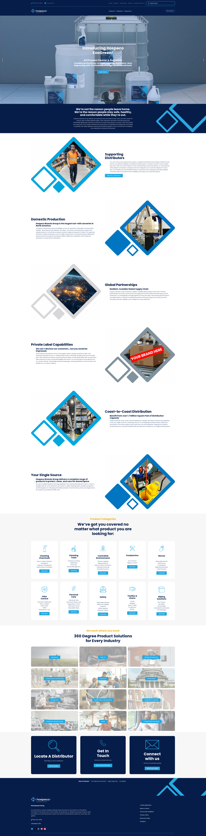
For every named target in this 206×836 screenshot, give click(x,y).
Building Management (151, 657)
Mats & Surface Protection (103, 565)
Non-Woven (161, 602)
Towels (132, 601)
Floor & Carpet (44, 604)
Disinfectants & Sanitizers (44, 567)
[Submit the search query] (149, 3)
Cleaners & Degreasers (44, 565)
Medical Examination (161, 567)
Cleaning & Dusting (74, 561)
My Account (170, 11)
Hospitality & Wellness (151, 700)
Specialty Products (103, 569)
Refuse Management (73, 567)
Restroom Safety (103, 610)
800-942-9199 (37, 3)
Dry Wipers (122, 781)
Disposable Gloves (161, 561)
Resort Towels (132, 605)
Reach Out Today (152, 768)
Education (103, 679)
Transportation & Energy (151, 721)
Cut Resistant (161, 565)
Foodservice (132, 607)
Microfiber (162, 604)
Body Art (103, 657)
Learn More (103, 72)
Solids (44, 608)
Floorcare (74, 565)
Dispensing (73, 563)
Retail (103, 721)
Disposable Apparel (103, 602)
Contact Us (50, 3)
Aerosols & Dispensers (44, 602)
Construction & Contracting (54, 679)
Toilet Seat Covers (73, 606)
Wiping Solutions (103, 563)
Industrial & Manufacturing (54, 721)
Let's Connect (53, 766)
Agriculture (54, 657)
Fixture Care (44, 606)
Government (151, 679)
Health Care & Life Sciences (103, 700)
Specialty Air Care (44, 610)
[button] (116, 3)
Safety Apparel (103, 608)
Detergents (44, 563)
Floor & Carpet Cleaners (44, 561)
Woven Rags (162, 606)
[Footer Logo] (41, 799)
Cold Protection (161, 569)
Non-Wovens (132, 561)
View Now (44, 571)
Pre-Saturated (161, 610)
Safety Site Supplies (103, 604)
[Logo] (39, 11)
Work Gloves (161, 563)
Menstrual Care (73, 600)
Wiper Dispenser (113, 781)
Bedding (132, 603)
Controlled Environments (161, 608)
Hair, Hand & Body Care (73, 602)
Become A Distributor (114, 175)
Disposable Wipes (73, 608)
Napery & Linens (132, 563)
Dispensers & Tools (74, 604)
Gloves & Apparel (103, 561)
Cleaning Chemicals (103, 567)
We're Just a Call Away (103, 765)
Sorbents (103, 606)
